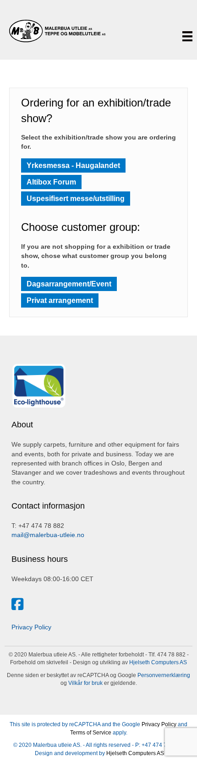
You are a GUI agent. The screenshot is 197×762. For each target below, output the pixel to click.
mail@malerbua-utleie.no (47, 534)
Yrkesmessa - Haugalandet (73, 165)
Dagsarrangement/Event (69, 284)
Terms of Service (90, 732)
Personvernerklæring (163, 675)
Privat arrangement (60, 300)
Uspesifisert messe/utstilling (76, 198)
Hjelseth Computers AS (158, 662)
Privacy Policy (31, 627)
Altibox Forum (51, 182)
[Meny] (187, 36)
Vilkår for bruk (85, 683)
